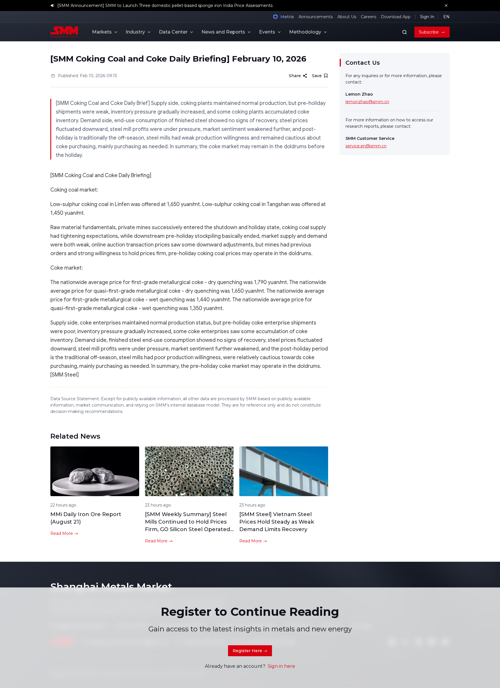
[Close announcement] (446, 5)
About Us (346, 16)
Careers (368, 16)
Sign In (427, 16)
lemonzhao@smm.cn (367, 101)
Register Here (247, 650)
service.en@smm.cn (366, 146)
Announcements (316, 16)
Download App (396, 16)
